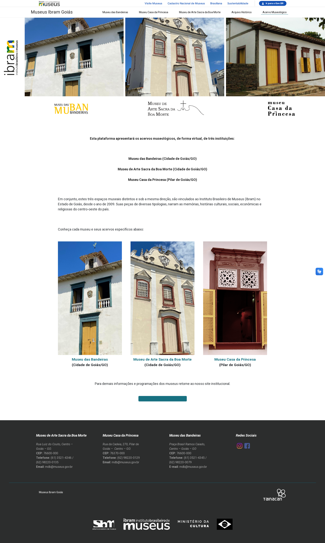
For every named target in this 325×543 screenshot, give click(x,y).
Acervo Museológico (275, 12)
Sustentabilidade (237, 3)
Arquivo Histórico (242, 12)
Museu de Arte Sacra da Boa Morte (200, 12)
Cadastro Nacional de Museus (186, 3)
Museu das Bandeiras (115, 12)
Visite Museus (153, 3)
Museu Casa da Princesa (153, 12)
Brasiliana (216, 3)
